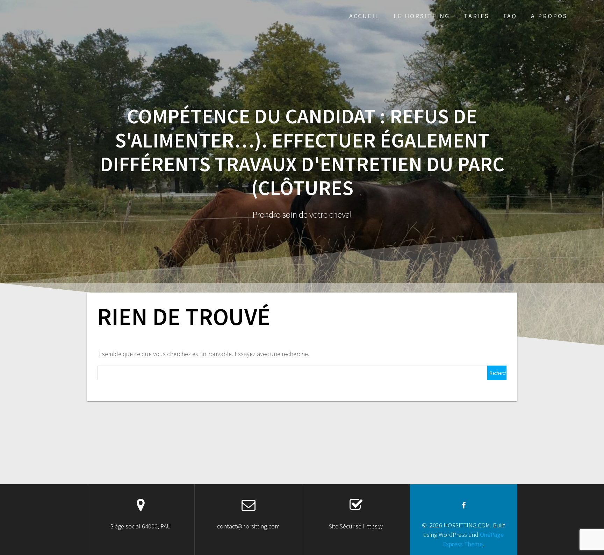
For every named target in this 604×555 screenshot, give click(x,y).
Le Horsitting (422, 16)
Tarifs (476, 16)
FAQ (510, 16)
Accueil (364, 16)
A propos (549, 16)
